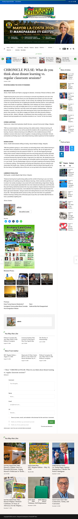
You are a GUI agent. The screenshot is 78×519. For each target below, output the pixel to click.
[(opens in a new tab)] (63, 86)
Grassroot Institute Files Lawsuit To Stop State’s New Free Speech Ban (28, 339)
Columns (42, 47)
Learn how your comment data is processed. (20, 428)
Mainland (40, 500)
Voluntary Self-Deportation (71, 120)
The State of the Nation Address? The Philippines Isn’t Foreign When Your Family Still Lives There (50, 61)
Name (10, 393)
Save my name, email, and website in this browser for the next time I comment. (32, 417)
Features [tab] (65, 164)
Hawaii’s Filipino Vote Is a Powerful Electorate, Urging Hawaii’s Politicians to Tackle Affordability (14, 470)
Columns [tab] (71, 164)
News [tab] (60, 164)
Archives (50, 47)
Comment (11, 380)
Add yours (6, 374)
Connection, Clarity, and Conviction (71, 133)
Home (8, 47)
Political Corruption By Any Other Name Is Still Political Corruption (17, 61)
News (12, 47)
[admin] (11, 321)
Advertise (17, 50)
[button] (3, 59)
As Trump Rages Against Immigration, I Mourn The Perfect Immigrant (61, 469)
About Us (9, 50)
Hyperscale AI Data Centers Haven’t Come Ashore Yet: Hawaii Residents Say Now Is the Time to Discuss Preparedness (29, 358)
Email (10, 401)
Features (32, 47)
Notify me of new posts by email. (20, 425)
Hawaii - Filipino (16, 465)
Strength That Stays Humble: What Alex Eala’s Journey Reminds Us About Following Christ (66, 61)
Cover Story (20, 47)
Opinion (36, 47)
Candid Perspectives (56, 465)
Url (9, 409)
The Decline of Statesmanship (43, 338)
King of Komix (32, 58)
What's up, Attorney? (44, 500)
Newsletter (23, 50)
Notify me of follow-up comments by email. (23, 422)
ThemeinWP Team (33, 516)
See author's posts (24, 211)
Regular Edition (35, 465)
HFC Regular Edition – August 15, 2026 (10, 355)
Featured (11, 465)
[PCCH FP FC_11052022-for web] (19, 226)
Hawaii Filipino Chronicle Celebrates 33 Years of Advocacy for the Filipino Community (12, 505)
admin (19, 207)
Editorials (26, 47)
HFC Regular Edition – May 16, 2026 (70, 88)
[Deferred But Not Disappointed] (76, 259)
